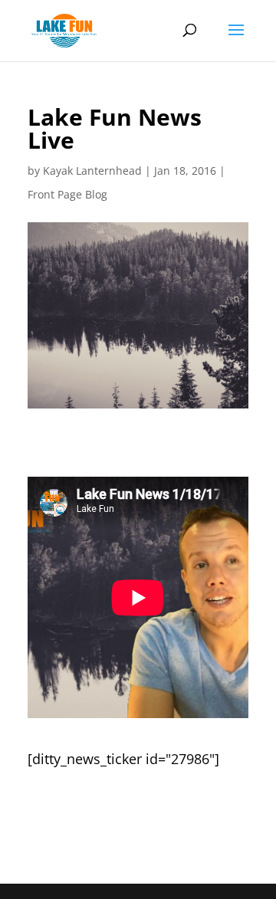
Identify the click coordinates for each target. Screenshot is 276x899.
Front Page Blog (67, 194)
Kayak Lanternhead (92, 170)
